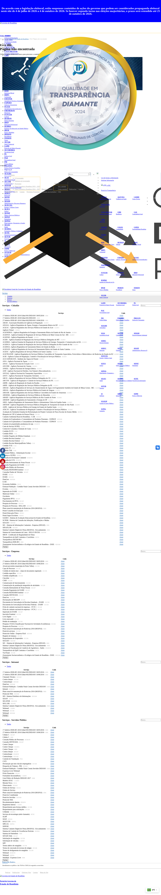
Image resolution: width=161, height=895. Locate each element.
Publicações (72, 189)
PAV (59, 192)
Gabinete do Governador (22, 181)
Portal (7, 189)
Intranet (9, 300)
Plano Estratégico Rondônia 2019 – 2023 (27, 186)
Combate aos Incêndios (49, 192)
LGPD (16, 192)
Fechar (5, 547)
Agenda (56, 183)
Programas (18, 184)
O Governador (19, 178)
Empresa (9, 298)
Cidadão (9, 296)
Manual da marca (47, 189)
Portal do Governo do (22, 170)
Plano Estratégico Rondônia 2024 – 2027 (27, 189)
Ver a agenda (62, 186)
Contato (22, 192)
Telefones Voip (26, 872)
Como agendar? (63, 189)
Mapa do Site (154, 198)
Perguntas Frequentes (33, 192)
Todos (9, 310)
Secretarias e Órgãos (103, 194)
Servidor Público (12, 301)
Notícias (80, 189)
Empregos (8, 192)
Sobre (13, 175)
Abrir (121, 316)
